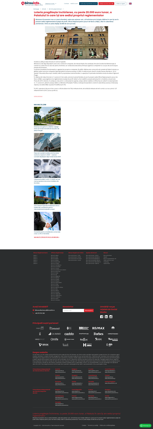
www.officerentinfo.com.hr (94, 372)
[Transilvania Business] (40, 334)
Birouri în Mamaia (55, 277)
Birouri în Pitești (54, 284)
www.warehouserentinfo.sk (61, 405)
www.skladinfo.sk (59, 403)
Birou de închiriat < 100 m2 (92, 255)
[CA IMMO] (54, 334)
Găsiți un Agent (120, 3)
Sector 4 (35, 260)
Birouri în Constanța (55, 266)
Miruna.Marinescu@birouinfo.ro (45, 310)
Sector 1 (35, 255)
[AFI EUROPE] (113, 339)
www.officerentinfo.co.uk (111, 383)
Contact (66, 3)
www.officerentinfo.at (60, 372)
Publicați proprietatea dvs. (88, 3)
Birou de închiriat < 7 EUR (74, 255)
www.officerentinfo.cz (110, 372)
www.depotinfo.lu (59, 397)
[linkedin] (107, 316)
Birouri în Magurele (55, 276)
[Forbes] (98, 334)
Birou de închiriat (108, 255)
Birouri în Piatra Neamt (56, 282)
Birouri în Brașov (55, 260)
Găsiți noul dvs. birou (106, 3)
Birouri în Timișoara (55, 297)
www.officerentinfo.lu (93, 378)
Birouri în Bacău (54, 258)
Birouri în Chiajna (55, 263)
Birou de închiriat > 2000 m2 (92, 263)
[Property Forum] (69, 339)
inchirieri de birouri (38, 96)
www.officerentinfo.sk (93, 384)
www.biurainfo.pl (109, 377)
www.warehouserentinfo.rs (111, 399)
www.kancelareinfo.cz (110, 370)
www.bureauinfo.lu (92, 377)
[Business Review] (84, 328)
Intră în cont (74, 3)
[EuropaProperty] (84, 334)
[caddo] (69, 334)
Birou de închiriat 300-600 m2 (93, 258)
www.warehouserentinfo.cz (78, 392)
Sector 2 (35, 257)
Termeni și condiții (93, 425)
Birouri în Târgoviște (55, 293)
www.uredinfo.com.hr (93, 370)
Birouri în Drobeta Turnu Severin (58, 269)
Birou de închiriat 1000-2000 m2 (93, 262)
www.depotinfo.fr (92, 391)
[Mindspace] (40, 339)
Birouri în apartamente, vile (110, 258)
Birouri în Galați (54, 273)
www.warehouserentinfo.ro (94, 399)
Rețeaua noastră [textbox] (51, 3)
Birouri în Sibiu (54, 289)
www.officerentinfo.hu (77, 378)
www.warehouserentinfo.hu (111, 392)
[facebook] (102, 316)
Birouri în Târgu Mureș (56, 295)
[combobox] (51, 3)
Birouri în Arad (54, 257)
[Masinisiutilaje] (113, 328)
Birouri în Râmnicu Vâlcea (57, 287)
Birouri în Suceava (55, 292)
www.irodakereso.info (77, 377)
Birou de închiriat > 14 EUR (75, 260)
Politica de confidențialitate (107, 425)
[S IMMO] (98, 339)
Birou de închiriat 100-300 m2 (93, 257)
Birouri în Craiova (55, 268)
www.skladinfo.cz (76, 391)
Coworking (106, 262)
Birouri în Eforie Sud (55, 271)
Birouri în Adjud (54, 255)
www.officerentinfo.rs (77, 384)
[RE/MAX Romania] (98, 327)
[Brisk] (43, 345)
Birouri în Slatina (55, 290)
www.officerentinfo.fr (60, 378)
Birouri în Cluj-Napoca (56, 265)
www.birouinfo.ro (59, 383)
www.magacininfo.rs (110, 397)
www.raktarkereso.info (110, 391)
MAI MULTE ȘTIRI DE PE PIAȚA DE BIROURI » (46, 237)
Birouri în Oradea (55, 279)
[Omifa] (54, 339)
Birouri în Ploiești (55, 285)
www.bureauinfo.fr (59, 377)
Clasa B (105, 257)
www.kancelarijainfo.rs (77, 383)
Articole (44, 9)
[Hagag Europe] (87, 345)
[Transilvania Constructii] (65, 345)
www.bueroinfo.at (59, 370)
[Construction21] (54, 328)
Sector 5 (35, 262)
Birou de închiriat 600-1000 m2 (93, 260)
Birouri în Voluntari (55, 300)
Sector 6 (35, 263)
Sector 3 (35, 258)
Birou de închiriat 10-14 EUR (75, 258)
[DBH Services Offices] (109, 345)
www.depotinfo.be (59, 391)
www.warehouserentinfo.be (61, 392)
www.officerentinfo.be (77, 372)
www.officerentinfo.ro (60, 384)
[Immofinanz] (113, 334)
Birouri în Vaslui (54, 298)
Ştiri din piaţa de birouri (55, 9)
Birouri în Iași (54, 274)
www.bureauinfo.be (76, 370)
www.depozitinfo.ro (93, 397)
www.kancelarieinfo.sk (93, 383)
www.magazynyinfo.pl (77, 397)
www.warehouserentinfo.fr (94, 392)
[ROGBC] (69, 328)
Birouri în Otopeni (55, 281)
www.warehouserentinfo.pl (78, 399)
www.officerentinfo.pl (110, 378)
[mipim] (40, 328)
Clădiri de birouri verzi (109, 260)
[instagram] (111, 316)
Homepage (36, 9)
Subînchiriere (107, 263)
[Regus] (84, 339)
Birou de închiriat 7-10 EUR (75, 257)
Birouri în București (55, 262)
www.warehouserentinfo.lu (61, 399)
